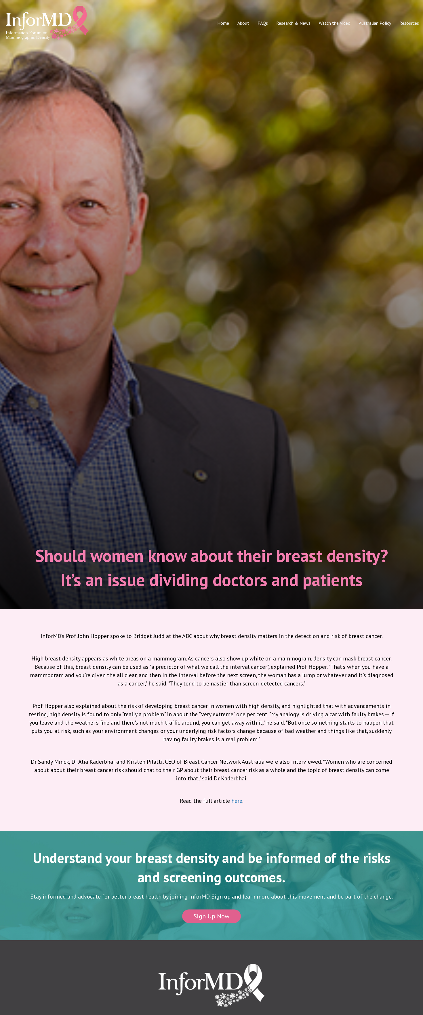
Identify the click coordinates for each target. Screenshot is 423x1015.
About (243, 23)
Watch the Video (334, 23)
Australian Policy (375, 23)
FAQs (263, 23)
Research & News (293, 23)
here (236, 801)
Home (223, 23)
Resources (409, 23)
